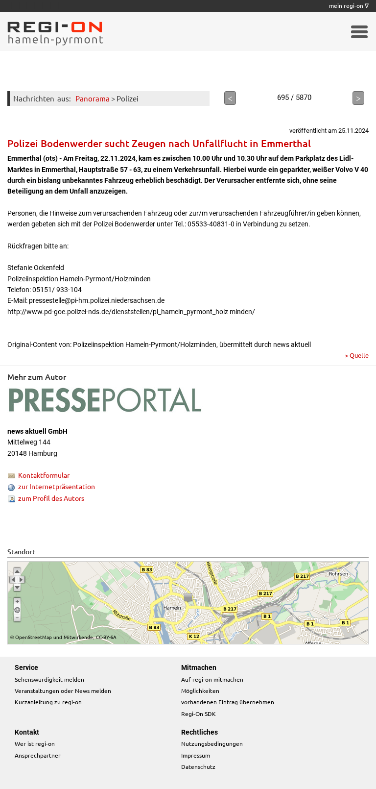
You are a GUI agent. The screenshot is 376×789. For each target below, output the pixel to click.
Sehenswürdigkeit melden (49, 679)
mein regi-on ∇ (349, 5)
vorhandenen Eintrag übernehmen (227, 702)
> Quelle (357, 355)
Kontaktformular (44, 474)
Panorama (92, 98)
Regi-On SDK (198, 713)
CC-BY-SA (106, 637)
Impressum (195, 755)
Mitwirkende (78, 637)
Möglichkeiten (200, 690)
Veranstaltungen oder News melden (63, 690)
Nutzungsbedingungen (212, 743)
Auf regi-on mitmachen (212, 679)
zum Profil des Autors (51, 497)
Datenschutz (198, 766)
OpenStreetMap (33, 637)
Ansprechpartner (38, 755)
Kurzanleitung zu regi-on (48, 702)
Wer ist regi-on (35, 743)
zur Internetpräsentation (56, 486)
